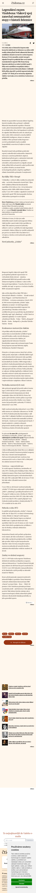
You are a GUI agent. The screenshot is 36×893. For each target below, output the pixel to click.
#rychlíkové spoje (7, 636)
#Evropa (5, 633)
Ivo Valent (7, 45)
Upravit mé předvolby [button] (21, 887)
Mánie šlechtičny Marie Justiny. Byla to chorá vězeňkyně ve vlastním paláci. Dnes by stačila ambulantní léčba (19, 711)
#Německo (18, 633)
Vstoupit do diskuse (19, 642)
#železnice (11, 633)
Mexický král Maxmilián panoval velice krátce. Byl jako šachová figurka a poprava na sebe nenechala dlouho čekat (20, 695)
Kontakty (4, 888)
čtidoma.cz (18, 3)
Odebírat (30, 840)
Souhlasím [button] (22, 880)
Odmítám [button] (21, 883)
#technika (25, 633)
